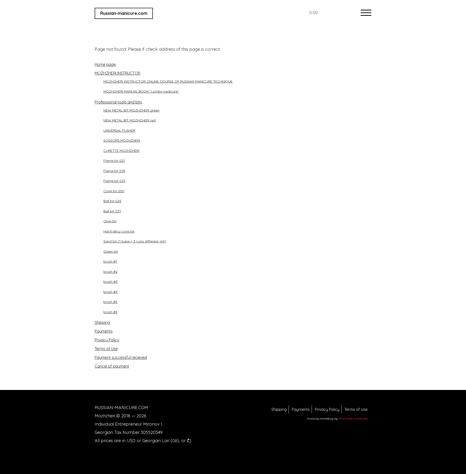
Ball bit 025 (112, 201)
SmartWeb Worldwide (352, 418)
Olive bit (109, 221)
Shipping (102, 322)
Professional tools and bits (118, 102)
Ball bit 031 (112, 211)
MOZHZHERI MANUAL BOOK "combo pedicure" (141, 91)
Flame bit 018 (114, 171)
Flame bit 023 (114, 181)
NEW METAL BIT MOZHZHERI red (129, 120)
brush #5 (110, 302)
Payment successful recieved (121, 357)
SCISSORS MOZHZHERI (121, 140)
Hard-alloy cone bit (118, 231)
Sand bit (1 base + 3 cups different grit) (134, 241)
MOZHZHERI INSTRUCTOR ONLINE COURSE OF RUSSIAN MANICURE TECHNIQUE (168, 81)
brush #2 (110, 271)
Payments (104, 331)
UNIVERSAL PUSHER (119, 130)
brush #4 (110, 292)
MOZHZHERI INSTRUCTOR (117, 73)
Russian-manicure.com (123, 13)
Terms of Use (106, 348)
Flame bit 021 (114, 160)
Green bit (110, 251)
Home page (105, 64)
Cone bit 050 (113, 191)
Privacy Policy (107, 339)
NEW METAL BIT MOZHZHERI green (131, 110)
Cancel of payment (112, 366)
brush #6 (110, 312)
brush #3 (110, 281)
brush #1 (110, 261)
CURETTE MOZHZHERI (121, 150)
